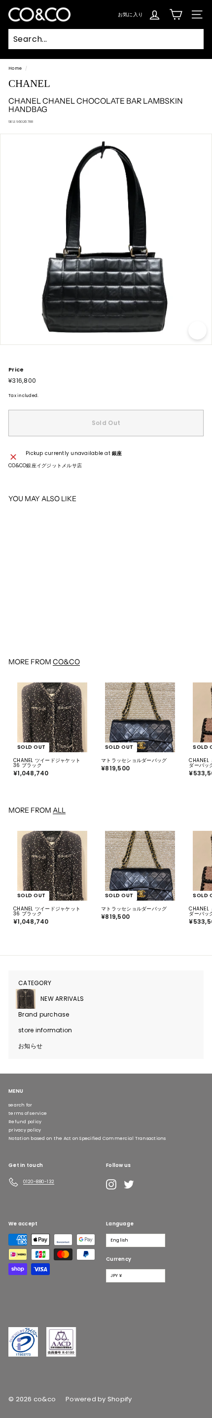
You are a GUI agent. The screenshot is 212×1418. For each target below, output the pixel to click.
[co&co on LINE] (148, 1184)
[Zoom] (197, 330)
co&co (66, 661)
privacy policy (24, 1130)
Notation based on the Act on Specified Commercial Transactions (87, 1138)
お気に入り (130, 14)
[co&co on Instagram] (111, 1184)
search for (20, 1105)
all (59, 810)
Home (15, 68)
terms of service (27, 1113)
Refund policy (24, 1122)
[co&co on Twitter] (129, 1184)
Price (16, 369)
